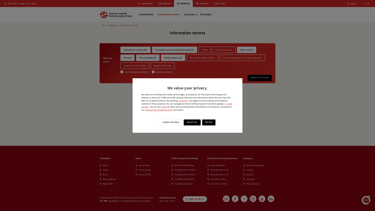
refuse (164, 107)
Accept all (183, 100)
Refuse (208, 122)
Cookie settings (171, 122)
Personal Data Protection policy (159, 110)
